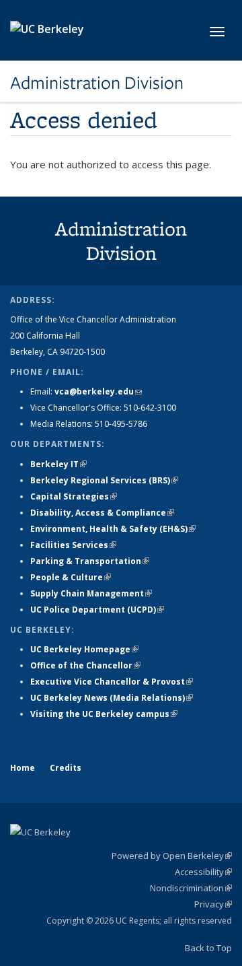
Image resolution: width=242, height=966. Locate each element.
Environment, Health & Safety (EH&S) (113, 528)
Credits (65, 767)
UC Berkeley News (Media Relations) (111, 697)
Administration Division (97, 83)
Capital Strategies (73, 496)
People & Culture (70, 577)
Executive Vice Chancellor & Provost (111, 681)
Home (22, 767)
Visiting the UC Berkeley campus (103, 714)
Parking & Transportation (89, 561)
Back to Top (208, 948)
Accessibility (203, 872)
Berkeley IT (58, 464)
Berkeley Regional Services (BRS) (104, 480)
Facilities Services (73, 545)
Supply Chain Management (91, 593)
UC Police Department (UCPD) (97, 609)
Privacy (213, 904)
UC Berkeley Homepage (84, 649)
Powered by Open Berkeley (172, 856)
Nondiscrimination (191, 888)
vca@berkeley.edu (98, 391)
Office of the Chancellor (85, 665)
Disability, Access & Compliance (102, 512)
